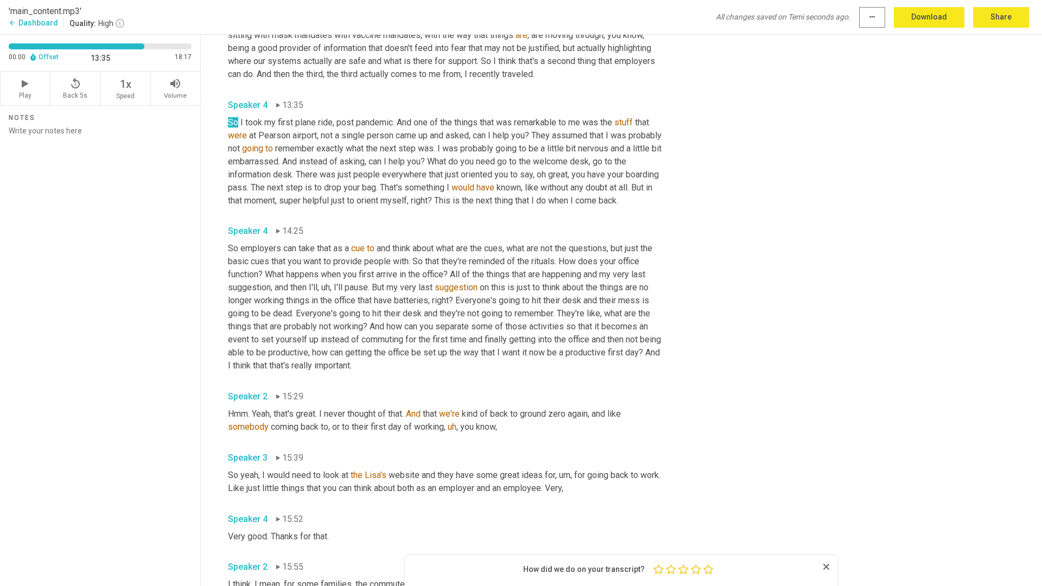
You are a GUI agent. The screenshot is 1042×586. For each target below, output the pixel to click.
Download (929, 16)
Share (1001, 16)
